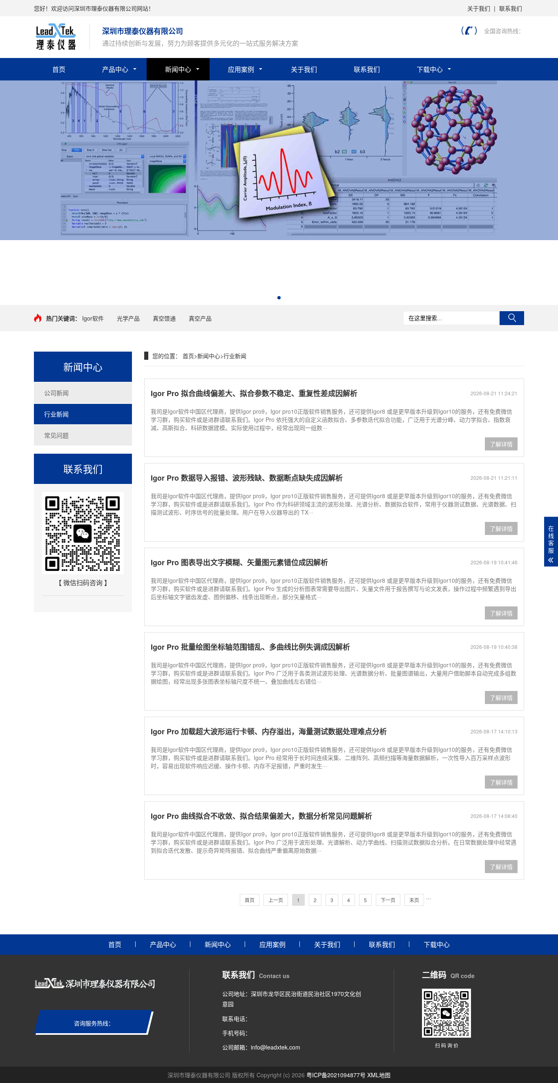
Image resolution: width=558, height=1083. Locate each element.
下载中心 (430, 69)
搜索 (512, 318)
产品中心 (115, 69)
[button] (279, 297)
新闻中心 (178, 69)
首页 (58, 69)
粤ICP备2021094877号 (336, 1075)
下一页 (388, 899)
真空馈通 (164, 318)
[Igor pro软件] (279, 238)
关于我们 (478, 8)
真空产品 (200, 318)
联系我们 (510, 8)
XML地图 (379, 1075)
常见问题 (56, 435)
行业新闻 (56, 414)
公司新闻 (56, 392)
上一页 (275, 899)
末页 (414, 899)
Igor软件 (93, 318)
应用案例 (241, 69)
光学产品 (128, 318)
